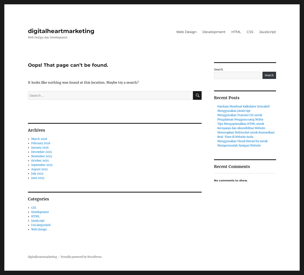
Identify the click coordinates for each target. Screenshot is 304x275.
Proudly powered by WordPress (81, 257)
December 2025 (41, 152)
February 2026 (40, 143)
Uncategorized (40, 225)
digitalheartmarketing (61, 31)
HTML (236, 32)
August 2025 (39, 169)
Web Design (186, 32)
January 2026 (40, 147)
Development (214, 32)
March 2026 (39, 139)
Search (218, 69)
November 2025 (41, 156)
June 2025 (37, 178)
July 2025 (37, 173)
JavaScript (267, 32)
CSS (250, 32)
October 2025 (40, 160)
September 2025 (42, 165)
